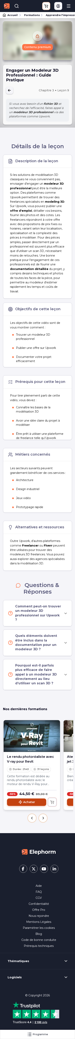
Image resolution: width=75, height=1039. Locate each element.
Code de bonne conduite (38, 940)
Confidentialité (39, 904)
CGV (39, 898)
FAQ (39, 892)
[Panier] (46, 6)
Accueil (12, 15)
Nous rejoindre (39, 916)
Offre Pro (38, 910)
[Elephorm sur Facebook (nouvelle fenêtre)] (23, 869)
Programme (40, 1034)
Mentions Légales (38, 922)
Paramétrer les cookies (39, 928)
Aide (39, 886)
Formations (32, 15)
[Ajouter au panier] (52, 802)
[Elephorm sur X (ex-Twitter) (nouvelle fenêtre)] (34, 869)
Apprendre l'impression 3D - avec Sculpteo (58, 15)
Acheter (29, 802)
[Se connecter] (58, 6)
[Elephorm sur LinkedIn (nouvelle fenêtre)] (54, 869)
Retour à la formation (9, 90)
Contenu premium (37, 47)
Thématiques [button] (18, 961)
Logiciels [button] (15, 977)
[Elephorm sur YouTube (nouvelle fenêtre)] (44, 869)
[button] (32, 818)
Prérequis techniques (39, 946)
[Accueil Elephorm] (39, 852)
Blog (38, 934)
